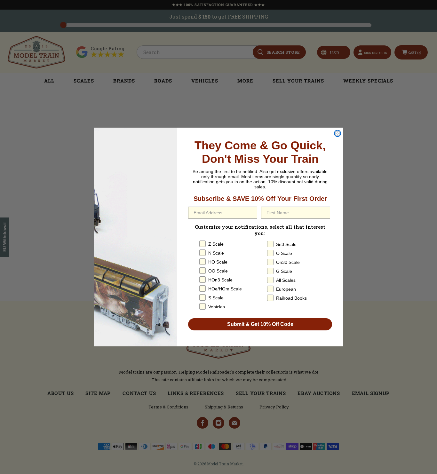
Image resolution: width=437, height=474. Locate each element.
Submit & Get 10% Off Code (260, 324)
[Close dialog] (337, 133)
